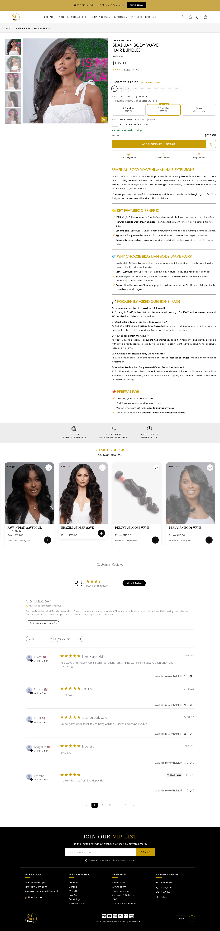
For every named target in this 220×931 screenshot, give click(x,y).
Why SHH (73, 890)
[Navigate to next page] (133, 805)
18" (135, 88)
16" (128, 88)
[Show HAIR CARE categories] (157, 51)
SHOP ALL (49, 17)
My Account (119, 886)
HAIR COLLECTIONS (77, 17)
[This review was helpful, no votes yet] (185, 676)
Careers (73, 886)
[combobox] (40, 639)
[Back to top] (192, 918)
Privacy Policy (76, 903)
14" (121, 88)
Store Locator (35, 897)
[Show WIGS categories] (105, 36)
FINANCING (136, 17)
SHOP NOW (136, 5)
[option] (10, 47)
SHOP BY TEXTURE (100, 17)
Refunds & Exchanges (124, 903)
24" (156, 88)
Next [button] (218, 499)
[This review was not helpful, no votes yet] (191, 676)
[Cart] (205, 17)
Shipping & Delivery (123, 895)
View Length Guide (150, 82)
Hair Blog (73, 895)
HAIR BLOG (150, 17)
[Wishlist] (197, 17)
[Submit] (182, 17)
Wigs (61, 17)
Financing (74, 899)
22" (149, 88)
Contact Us (118, 882)
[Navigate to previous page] (87, 805)
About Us (73, 882)
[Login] (190, 17)
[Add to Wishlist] (212, 144)
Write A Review (134, 583)
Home (8, 28)
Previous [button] (1, 499)
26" (162, 88)
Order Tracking (120, 890)
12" (114, 88)
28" (169, 88)
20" (142, 88)
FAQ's (115, 899)
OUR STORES (119, 17)
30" (176, 88)
